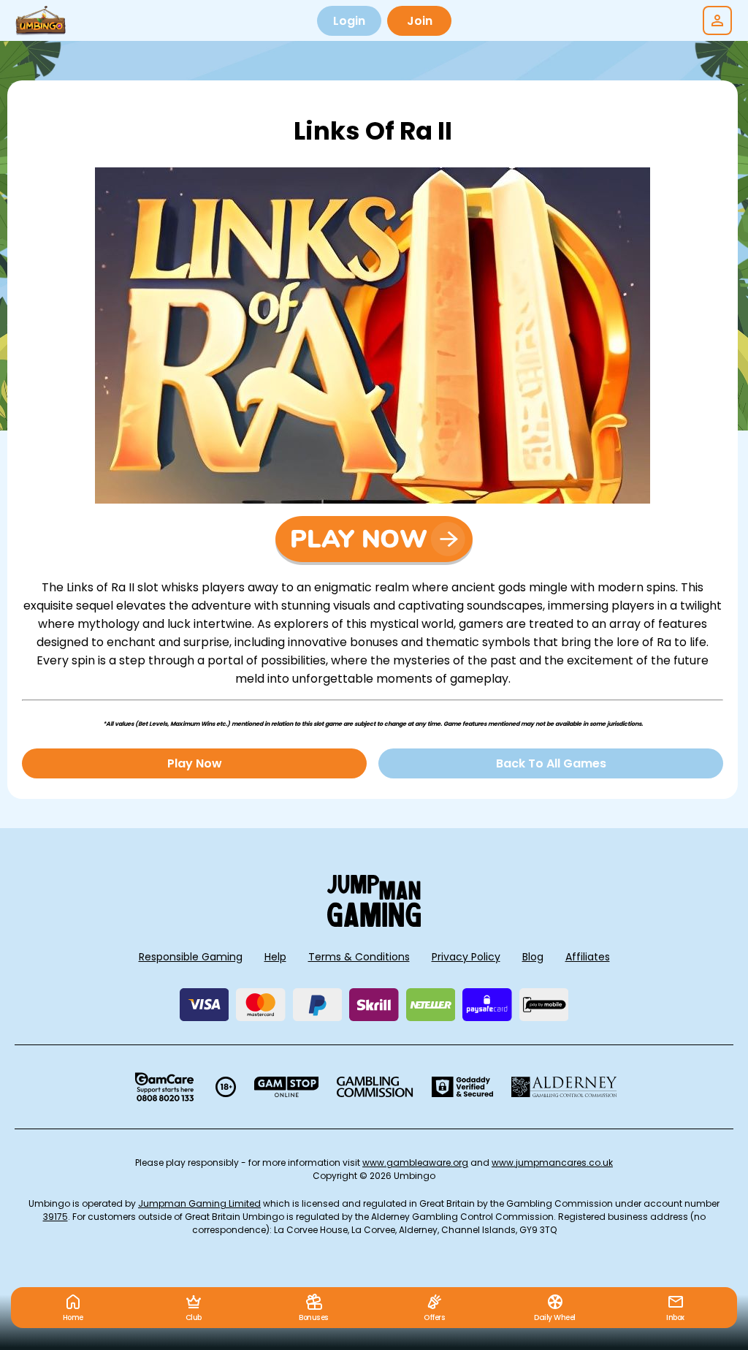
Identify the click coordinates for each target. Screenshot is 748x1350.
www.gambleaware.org (415, 1162)
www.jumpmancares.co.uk (552, 1162)
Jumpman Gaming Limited (199, 1203)
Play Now (194, 763)
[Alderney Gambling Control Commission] (564, 1087)
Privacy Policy (466, 956)
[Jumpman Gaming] (374, 922)
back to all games (551, 763)
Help (275, 956)
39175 (55, 1216)
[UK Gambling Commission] (375, 1087)
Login (349, 20)
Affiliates (587, 956)
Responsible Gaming (191, 956)
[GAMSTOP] (286, 1087)
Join (419, 20)
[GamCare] (164, 1087)
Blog (532, 956)
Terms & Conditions (359, 956)
